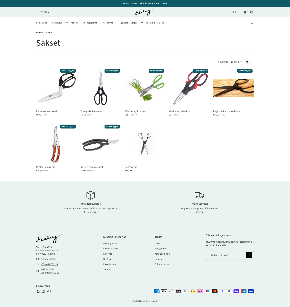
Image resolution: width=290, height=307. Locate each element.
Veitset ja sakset (111, 248)
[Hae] (251, 22)
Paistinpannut (110, 243)
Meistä (158, 243)
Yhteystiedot (161, 248)
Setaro (106, 269)
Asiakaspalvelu (162, 253)
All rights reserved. (150, 301)
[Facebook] (38, 291)
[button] (236, 61)
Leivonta (107, 253)
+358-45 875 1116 (49, 264)
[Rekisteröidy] (249, 255)
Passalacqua (109, 264)
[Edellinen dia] (85, 88)
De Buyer (107, 259)
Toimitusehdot (162, 264)
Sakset (49, 32)
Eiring (140, 301)
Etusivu (39, 32)
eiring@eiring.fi (48, 258)
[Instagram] (43, 291)
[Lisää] (72, 103)
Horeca (158, 259)
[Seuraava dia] (116, 88)
